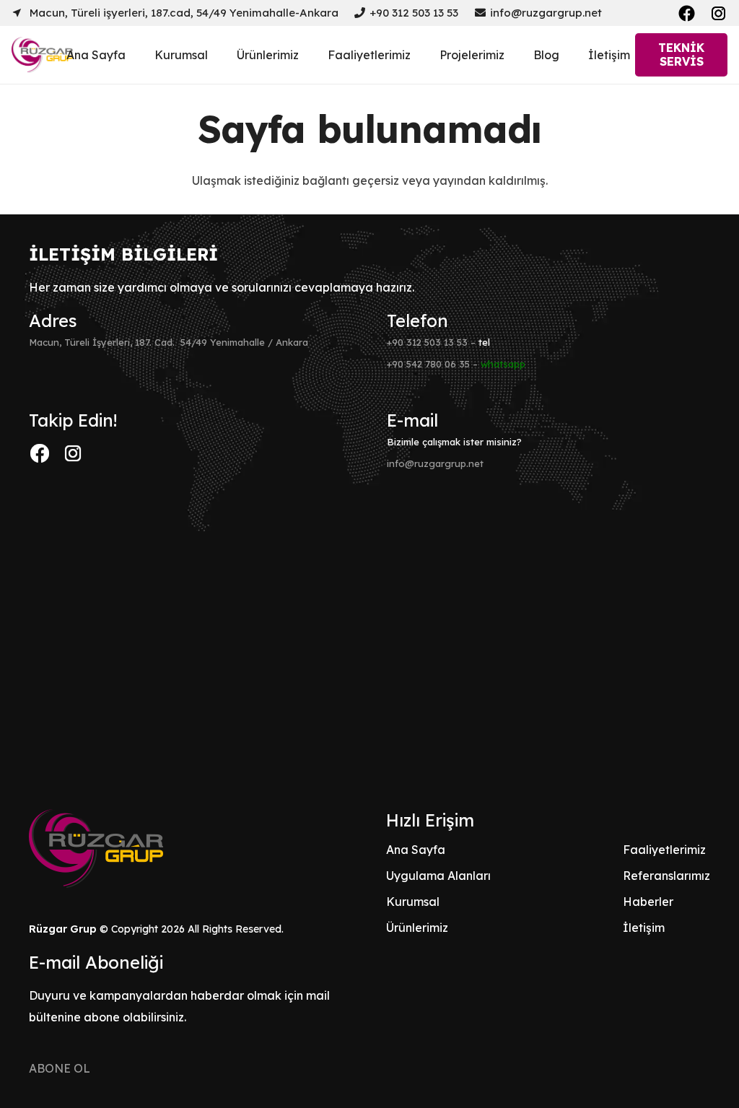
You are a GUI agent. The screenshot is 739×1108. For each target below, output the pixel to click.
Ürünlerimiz (417, 927)
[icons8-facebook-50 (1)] (40, 453)
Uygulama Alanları (438, 875)
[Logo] (42, 55)
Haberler (648, 901)
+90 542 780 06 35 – (456, 364)
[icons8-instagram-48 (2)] (73, 453)
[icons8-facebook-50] (687, 13)
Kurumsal (413, 901)
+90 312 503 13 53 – (438, 342)
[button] (218, 54)
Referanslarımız (666, 875)
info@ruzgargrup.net (435, 463)
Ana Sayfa (415, 849)
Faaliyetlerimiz (664, 849)
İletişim (644, 927)
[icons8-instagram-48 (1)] (718, 13)
